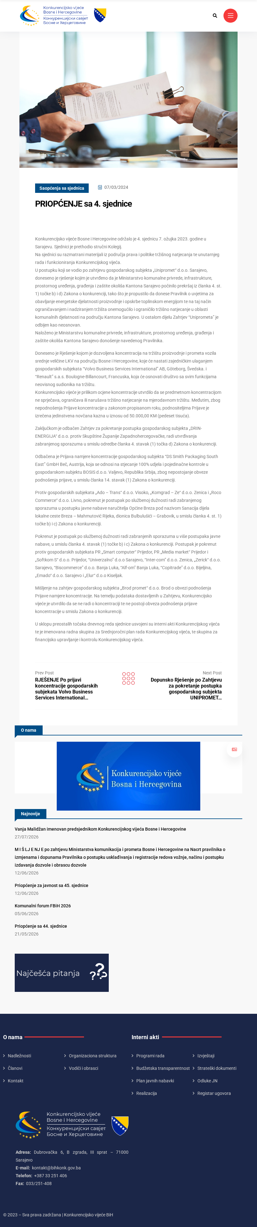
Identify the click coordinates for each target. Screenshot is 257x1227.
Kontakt (16, 1080)
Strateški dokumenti (216, 1068)
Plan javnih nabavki (155, 1080)
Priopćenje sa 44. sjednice (41, 926)
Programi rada (150, 1055)
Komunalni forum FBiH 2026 (43, 905)
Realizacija (146, 1093)
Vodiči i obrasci (83, 1068)
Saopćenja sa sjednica (61, 188)
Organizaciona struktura (93, 1055)
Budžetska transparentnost (163, 1068)
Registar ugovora (214, 1093)
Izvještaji (205, 1055)
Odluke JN (207, 1080)
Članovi (15, 1068)
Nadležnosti (19, 1055)
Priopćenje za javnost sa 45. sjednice (51, 885)
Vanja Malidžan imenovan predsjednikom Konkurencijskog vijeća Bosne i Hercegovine (100, 829)
